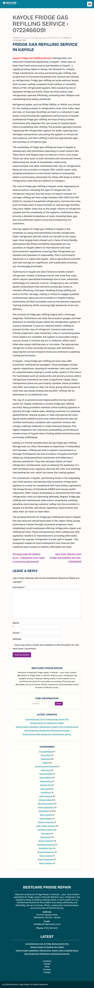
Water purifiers (46, 863)
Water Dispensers (46, 859)
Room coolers (46, 815)
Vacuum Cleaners (46, 841)
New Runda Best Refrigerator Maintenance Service (47, 730)
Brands (47, 964)
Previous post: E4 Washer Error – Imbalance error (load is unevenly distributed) (29, 558)
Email (16, 632)
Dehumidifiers (45, 777)
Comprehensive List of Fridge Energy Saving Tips (47, 719)
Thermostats (46, 837)
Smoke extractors (46, 822)
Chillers (45, 763)
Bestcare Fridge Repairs (49, 37)
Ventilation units (46, 848)
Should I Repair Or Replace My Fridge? (47, 723)
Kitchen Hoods (45, 800)
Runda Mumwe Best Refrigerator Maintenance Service (47, 734)
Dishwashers (46, 781)
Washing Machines (46, 852)
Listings (47, 972)
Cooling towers (46, 774)
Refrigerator (44, 811)
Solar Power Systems (45, 826)
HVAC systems (45, 796)
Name (16, 624)
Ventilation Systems (46, 845)
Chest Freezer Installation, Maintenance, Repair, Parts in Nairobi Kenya (47, 727)
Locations (47, 961)
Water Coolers (46, 856)
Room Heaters (46, 818)
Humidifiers (46, 792)
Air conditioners (46, 751)
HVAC (47, 967)
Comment (19, 587)
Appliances (46, 759)
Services (47, 969)
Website (17, 639)
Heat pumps (46, 789)
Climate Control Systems (46, 766)
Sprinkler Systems (46, 830)
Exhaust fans (46, 785)
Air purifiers (46, 755)
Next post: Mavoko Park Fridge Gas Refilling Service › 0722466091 (65, 558)
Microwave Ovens (46, 804)
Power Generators (46, 807)
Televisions (46, 833)
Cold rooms (46, 770)
